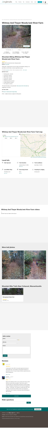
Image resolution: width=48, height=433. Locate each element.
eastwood (21, 165)
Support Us (11, 414)
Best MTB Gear (23, 416)
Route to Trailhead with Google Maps (10, 91)
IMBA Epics (18, 416)
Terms (16, 418)
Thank (9, 374)
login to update (36, 166)
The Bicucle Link (7, 171)
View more (5, 173)
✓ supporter (11, 376)
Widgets (15, 414)
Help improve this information (22, 85)
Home (3, 19)
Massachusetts (15, 19)
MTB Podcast (7, 416)
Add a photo (15, 49)
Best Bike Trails (13, 416)
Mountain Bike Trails (6, 19)
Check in (23, 49)
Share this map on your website (42, 157)
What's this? (21, 166)
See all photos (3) (26, 46)
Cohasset (19, 19)
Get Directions (9, 49)
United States (11, 19)
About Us (7, 414)
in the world (7, 64)
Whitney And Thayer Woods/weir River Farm (26, 19)
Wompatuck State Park (8, 297)
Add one (20, 173)
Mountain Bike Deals (29, 416)
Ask (29, 402)
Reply (7, 374)
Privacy (18, 418)
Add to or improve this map (34, 157)
